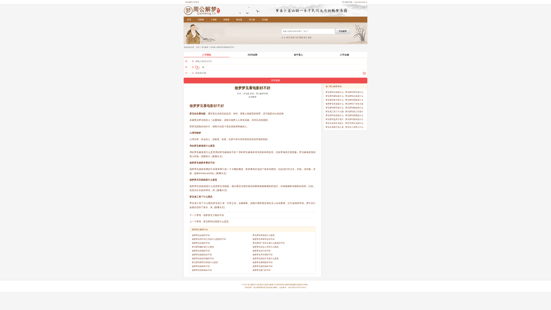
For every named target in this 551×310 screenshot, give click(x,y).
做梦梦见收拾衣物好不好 (203, 258)
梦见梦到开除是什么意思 (264, 235)
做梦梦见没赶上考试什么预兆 (266, 247)
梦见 (288, 37)
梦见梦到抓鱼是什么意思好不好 (354, 119)
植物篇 (226, 19)
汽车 (297, 37)
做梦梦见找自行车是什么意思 (266, 258)
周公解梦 (204, 47)
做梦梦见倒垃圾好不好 (263, 266)
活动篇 (265, 19)
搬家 (301, 37)
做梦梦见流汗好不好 (262, 251)
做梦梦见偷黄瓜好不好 (202, 254)
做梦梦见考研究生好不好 (264, 239)
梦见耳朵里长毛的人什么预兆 (335, 123)
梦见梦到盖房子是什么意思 (335, 119)
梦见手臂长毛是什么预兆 (354, 123)
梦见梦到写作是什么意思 (354, 92)
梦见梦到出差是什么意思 (354, 96)
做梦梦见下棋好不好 (213, 215)
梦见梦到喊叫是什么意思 (203, 247)
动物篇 (201, 19)
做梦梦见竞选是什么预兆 (335, 104)
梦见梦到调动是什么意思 (335, 96)
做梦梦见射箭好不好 (201, 266)
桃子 (305, 37)
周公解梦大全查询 (192, 2)
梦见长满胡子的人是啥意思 (335, 127)
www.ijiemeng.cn (360, 2)
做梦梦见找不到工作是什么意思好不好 (209, 239)
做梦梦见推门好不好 (262, 270)
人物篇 (214, 19)
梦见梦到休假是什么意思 (335, 115)
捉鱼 (310, 37)
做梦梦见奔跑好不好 (201, 251)
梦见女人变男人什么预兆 (354, 127)
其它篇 (252, 19)
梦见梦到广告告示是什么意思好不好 (269, 243)
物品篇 (239, 19)
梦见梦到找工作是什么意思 (354, 112)
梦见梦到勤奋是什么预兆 (354, 108)
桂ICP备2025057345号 (297, 287)
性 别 (189, 67)
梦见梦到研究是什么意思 (335, 108)
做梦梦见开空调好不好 (263, 254)
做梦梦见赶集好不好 (201, 243)
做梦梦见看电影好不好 (263, 262)
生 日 (189, 73)
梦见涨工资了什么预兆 (335, 112)
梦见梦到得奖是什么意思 (354, 100)
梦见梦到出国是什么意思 (216, 221)
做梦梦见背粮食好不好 (202, 270)
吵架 (292, 37)
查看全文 (217, 156)
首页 (189, 19)
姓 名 (189, 61)
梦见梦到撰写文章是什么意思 (205, 262)
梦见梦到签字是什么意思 (335, 100)
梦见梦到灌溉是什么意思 (354, 115)
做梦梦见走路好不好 (201, 235)
